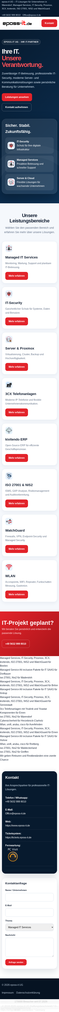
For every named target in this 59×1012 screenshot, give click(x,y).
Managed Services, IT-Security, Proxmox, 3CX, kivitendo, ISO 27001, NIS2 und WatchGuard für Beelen (25, 662)
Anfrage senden (16, 962)
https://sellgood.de (10, 1009)
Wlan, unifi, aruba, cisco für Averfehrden (21, 724)
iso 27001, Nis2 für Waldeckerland (18, 748)
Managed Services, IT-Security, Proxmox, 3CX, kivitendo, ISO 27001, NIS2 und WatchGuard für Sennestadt (25, 701)
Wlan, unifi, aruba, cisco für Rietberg (19, 744)
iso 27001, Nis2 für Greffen (14, 751)
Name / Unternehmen (16, 890)
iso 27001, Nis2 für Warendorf (16, 716)
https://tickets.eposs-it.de (18, 837)
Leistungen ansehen (17, 97)
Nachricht (10, 935)
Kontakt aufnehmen (16, 107)
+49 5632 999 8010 (11, 15)
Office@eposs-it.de (32, 15)
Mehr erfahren (17, 276)
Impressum (8, 992)
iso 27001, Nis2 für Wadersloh (16, 677)
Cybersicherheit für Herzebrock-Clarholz (21, 720)
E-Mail (8, 905)
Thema (8, 920)
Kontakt (49, 23)
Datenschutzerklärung (28, 992)
